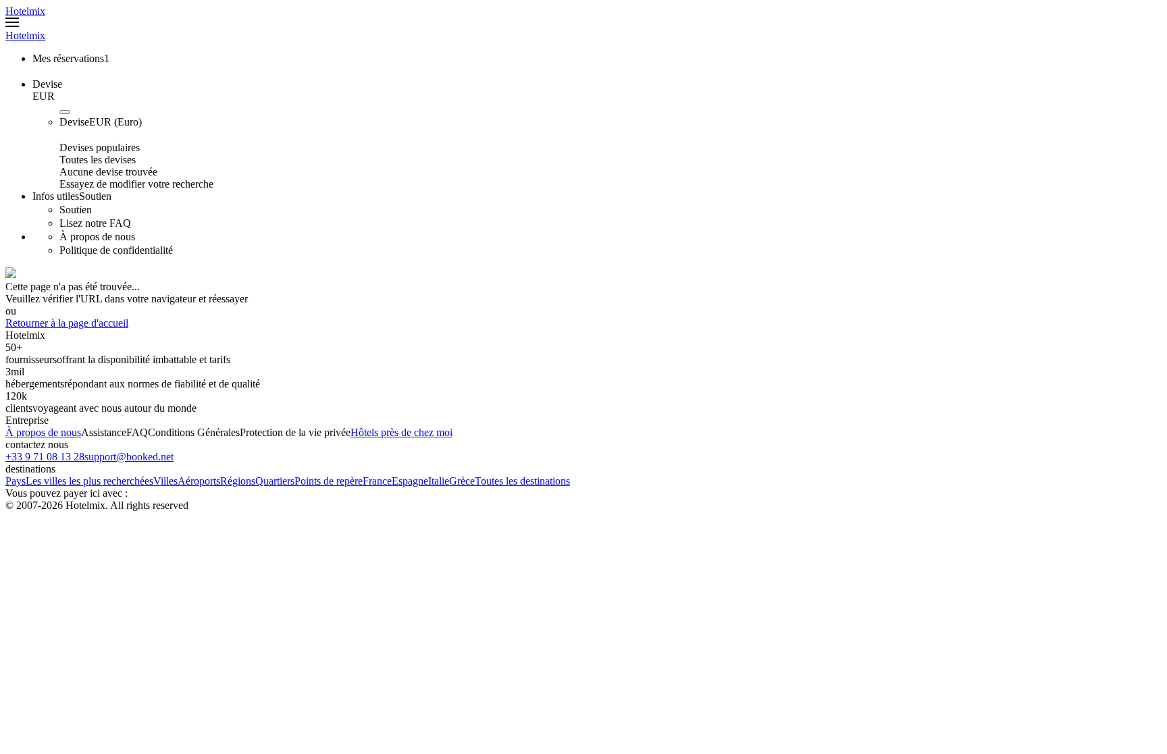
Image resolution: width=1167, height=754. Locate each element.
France (377, 481)
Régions (237, 481)
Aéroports (199, 481)
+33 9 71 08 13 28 (44, 456)
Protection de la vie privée (295, 432)
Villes (165, 481)
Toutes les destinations (522, 481)
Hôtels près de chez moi (401, 432)
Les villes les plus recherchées (89, 481)
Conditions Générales (194, 432)
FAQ (137, 432)
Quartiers (274, 481)
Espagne (410, 481)
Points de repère (328, 481)
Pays (15, 481)
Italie (438, 481)
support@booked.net (129, 456)
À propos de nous (43, 432)
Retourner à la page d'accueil (66, 323)
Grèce (462, 481)
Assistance (103, 432)
